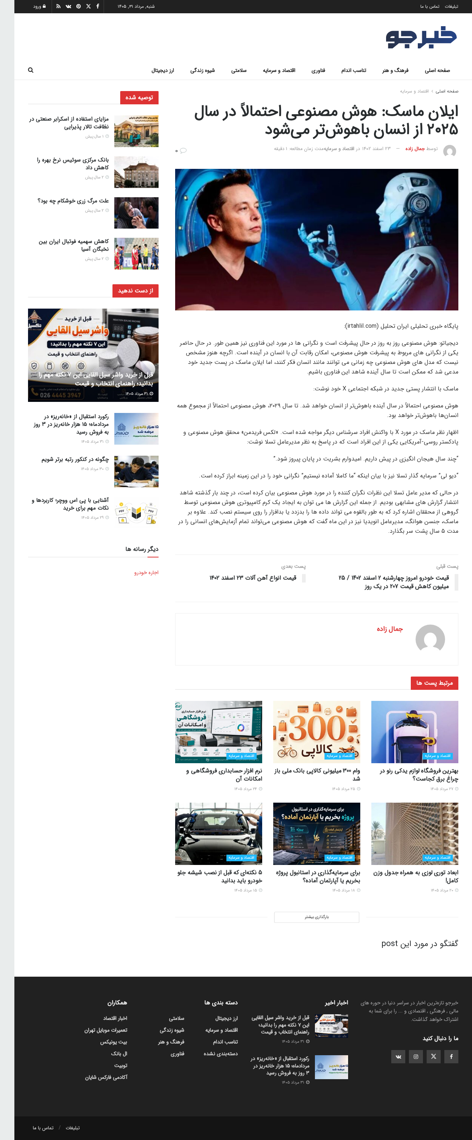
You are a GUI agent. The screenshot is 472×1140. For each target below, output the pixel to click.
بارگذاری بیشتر (317, 917)
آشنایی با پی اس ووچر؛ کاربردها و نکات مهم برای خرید (70, 504)
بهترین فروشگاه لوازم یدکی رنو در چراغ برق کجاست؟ (419, 774)
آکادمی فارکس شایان (106, 1077)
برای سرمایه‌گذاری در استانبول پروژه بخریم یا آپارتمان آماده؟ (318, 876)
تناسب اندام (353, 70)
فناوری (318, 70)
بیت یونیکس (113, 1042)
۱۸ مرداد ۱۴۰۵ (344, 890)
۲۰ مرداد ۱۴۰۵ (442, 890)
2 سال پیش (95, 177)
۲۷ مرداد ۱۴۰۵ (442, 789)
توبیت (120, 1065)
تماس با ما (430, 6)
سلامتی (239, 70)
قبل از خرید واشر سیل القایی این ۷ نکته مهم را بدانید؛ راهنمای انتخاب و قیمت (96, 379)
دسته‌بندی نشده (221, 1054)
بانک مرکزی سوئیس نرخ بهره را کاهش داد (73, 164)
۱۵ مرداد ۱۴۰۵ (246, 890)
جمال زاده (415, 149)
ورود (38, 6)
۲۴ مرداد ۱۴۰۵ (246, 789)
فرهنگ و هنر (395, 70)
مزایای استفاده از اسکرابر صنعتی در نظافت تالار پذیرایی (69, 123)
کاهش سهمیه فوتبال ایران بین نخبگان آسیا (74, 245)
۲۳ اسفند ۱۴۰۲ (376, 149)
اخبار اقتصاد (115, 1018)
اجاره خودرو (146, 573)
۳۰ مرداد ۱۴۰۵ (93, 469)
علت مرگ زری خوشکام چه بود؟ (73, 201)
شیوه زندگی (202, 70)
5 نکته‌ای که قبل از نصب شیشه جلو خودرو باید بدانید (219, 876)
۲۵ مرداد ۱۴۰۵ (344, 789)
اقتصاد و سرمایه (279, 70)
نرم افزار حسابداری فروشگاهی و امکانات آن (224, 774)
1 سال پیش (95, 136)
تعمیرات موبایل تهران (105, 1030)
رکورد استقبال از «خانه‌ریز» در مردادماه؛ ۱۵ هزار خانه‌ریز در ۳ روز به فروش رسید (71, 424)
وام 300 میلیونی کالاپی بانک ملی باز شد (317, 774)
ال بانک (119, 1054)
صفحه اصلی (437, 70)
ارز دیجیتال (163, 70)
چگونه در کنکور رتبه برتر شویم (75, 459)
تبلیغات (451, 6)
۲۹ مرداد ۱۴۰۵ (93, 518)
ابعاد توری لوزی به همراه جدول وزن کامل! (416, 876)
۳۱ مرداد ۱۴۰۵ (137, 394)
